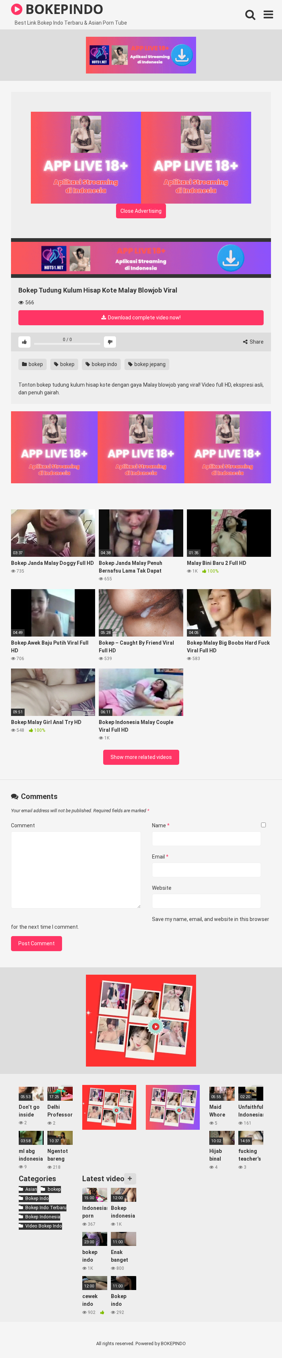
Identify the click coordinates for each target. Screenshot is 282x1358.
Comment (23, 825)
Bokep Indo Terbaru (45, 1207)
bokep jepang (149, 364)
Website (161, 888)
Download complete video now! (144, 317)
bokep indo (104, 364)
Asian (31, 1189)
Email (160, 857)
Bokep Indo (37, 1198)
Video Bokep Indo (43, 1226)
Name (161, 825)
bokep (35, 364)
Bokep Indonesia (42, 1216)
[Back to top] (257, 1335)
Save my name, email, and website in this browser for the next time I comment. (140, 923)
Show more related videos (141, 757)
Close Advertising (141, 211)
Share (256, 342)
